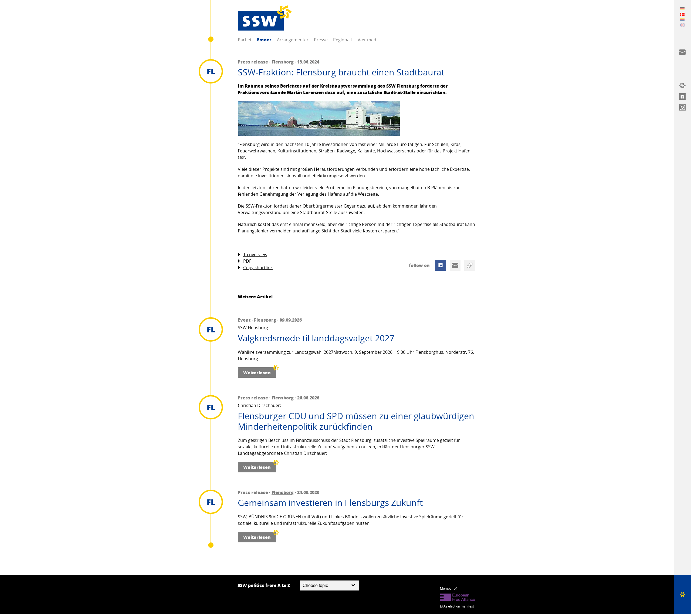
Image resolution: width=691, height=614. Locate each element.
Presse (321, 40)
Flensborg (283, 61)
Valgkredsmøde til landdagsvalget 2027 (316, 338)
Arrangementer (293, 40)
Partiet (245, 40)
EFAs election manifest (457, 606)
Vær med (367, 40)
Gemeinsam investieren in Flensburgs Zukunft (330, 503)
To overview (255, 255)
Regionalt (342, 40)
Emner (264, 39)
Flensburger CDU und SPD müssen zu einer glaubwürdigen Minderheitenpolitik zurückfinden (356, 421)
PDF (247, 261)
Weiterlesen (257, 372)
